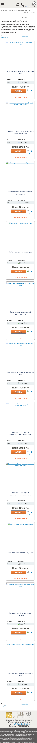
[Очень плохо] (23, 14)
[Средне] (27, 14)
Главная (4, 10)
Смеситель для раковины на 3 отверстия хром (20, 313)
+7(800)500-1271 (23, 726)
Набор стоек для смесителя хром (20, 252)
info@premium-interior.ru (22, 724)
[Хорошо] (29, 14)
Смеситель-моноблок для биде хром (20, 553)
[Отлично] (31, 14)
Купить (18, 91)
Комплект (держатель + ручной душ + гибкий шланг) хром (20, 133)
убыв (26, 36)
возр (23, 36)
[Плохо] (25, 14)
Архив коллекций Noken (17, 10)
